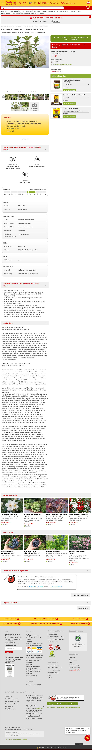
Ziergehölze (73, 11)
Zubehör (42, 13)
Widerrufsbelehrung (74, 667)
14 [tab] (36, 92)
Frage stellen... (83, 608)
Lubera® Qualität (53, 634)
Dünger (37, 13)
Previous (3, 96)
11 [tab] (29, 92)
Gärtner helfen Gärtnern (12, 701)
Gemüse (13, 13)
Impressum (72, 657)
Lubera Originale (13, 11)
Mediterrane (51, 11)
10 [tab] (27, 92)
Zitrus (57, 11)
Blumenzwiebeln (5, 13)
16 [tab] (40, 92)
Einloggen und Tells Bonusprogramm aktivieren (62, 704)
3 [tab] (12, 92)
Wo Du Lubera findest (54, 670)
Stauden (79, 11)
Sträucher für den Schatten (41, 26)
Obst (34, 11)
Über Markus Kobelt (53, 665)
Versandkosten (55, 71)
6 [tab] (18, 92)
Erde (32, 13)
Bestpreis (21, 11)
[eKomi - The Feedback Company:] (78, 638)
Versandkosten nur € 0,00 (33, 685)
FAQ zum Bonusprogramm (36, 586)
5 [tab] (16, 92)
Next (46, 96)
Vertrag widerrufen (74, 670)
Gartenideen (28, 11)
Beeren (39, 11)
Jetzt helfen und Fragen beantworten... (16, 739)
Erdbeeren (44, 11)
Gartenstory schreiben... (80, 595)
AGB (70, 662)
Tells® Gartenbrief (10, 709)
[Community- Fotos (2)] (24, 106)
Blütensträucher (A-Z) (28, 26)
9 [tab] (25, 92)
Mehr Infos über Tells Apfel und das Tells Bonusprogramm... (64, 707)
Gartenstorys (9, 706)
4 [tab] (14, 92)
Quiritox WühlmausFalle (70, 108)
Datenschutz (72, 660)
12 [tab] (31, 92)
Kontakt (50, 677)
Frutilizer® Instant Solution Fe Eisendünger (72, 81)
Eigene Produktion (53, 641)
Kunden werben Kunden (12, 704)
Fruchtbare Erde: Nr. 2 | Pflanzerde (74, 95)
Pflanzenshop (10, 26)
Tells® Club (8, 696)
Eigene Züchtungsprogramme (56, 639)
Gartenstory (37, 707)
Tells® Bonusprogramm (12, 699)
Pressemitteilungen (53, 672)
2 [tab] (10, 92)
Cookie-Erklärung (74, 665)
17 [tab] (42, 92)
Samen (18, 13)
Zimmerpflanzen (25, 13)
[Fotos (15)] (15, 106)
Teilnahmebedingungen (56, 586)
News (2, 11)
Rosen (67, 11)
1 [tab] (8, 92)
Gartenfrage (39, 708)
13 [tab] (33, 92)
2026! (6, 11)
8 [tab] (23, 92)
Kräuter (62, 11)
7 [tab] (20, 92)
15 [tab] (38, 92)
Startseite (3, 26)
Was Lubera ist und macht (55, 667)
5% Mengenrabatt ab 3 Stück (56, 636)
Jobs (49, 675)
